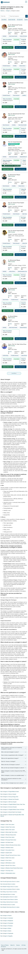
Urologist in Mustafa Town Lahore (8, 865)
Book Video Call (7, 47)
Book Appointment (20, 47)
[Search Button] (26, 16)
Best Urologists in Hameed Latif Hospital (10, 799)
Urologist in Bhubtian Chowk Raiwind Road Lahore (12, 868)
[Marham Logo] (5, 3)
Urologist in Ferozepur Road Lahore (8, 839)
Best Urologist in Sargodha (6, 936)
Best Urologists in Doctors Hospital (8, 794)
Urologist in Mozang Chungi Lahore (8, 834)
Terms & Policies (5, 945)
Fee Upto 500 (19, 19)
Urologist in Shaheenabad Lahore (8, 873)
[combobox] (4, 16)
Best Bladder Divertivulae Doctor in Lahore (10, 907)
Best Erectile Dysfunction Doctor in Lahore (10, 881)
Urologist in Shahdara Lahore (7, 847)
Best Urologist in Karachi (6, 915)
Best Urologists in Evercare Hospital (9, 806)
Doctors (18, 945)
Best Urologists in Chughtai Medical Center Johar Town (13, 804)
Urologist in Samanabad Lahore (7, 850)
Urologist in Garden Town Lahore (8, 827)
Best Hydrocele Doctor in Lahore (8, 894)
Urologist (8, 10)
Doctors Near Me (11, 19)
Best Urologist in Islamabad (7, 918)
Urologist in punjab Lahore (6, 852)
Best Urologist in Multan (6, 928)
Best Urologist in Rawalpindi (7, 920)
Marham (2, 10)
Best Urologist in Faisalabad (7, 923)
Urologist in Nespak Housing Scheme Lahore (10, 855)
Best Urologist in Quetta (6, 930)
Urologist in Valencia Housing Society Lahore (10, 845)
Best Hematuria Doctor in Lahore (8, 904)
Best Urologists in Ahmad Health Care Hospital (11, 812)
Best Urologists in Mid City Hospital (8, 801)
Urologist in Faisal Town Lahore (7, 837)
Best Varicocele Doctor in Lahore (8, 884)
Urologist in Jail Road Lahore (7, 842)
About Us (12, 945)
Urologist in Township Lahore (7, 870)
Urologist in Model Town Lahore (7, 857)
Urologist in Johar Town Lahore (7, 824)
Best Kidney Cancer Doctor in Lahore (9, 891)
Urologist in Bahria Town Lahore (8, 829)
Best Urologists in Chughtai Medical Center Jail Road (12, 809)
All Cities (24, 945)
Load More (14, 373)
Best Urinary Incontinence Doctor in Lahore (10, 889)
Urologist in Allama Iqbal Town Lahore (9, 832)
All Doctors (3, 946)
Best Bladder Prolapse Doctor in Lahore (9, 886)
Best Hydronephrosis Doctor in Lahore (9, 896)
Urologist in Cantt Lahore (6, 860)
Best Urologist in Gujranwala (7, 933)
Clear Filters (4, 19)
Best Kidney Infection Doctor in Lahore (9, 902)
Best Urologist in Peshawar (7, 925)
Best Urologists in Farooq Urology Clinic (9, 796)
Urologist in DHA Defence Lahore (8, 862)
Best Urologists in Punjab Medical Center (10, 791)
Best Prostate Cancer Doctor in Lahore (9, 899)
